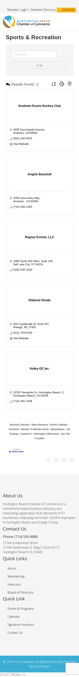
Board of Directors (20, 592)
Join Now (67, 10)
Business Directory (20, 424)
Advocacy (14, 584)
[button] (8, 85)
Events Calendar (58, 424)
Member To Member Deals (35, 429)
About (11, 568)
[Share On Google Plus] (64, 460)
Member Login (17, 10)
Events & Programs (20, 608)
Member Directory (43, 10)
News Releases (39, 424)
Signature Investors (20, 625)
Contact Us (26, 434)
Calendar (13, 617)
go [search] (41, 65)
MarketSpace (57, 429)
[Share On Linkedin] (72, 460)
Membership (16, 576)
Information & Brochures (46, 434)
